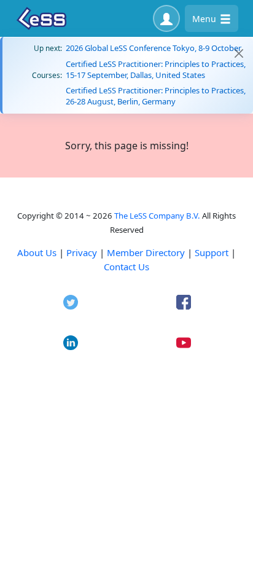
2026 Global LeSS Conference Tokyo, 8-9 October (153, 47)
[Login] (166, 18)
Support (211, 252)
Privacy (81, 252)
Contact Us (126, 266)
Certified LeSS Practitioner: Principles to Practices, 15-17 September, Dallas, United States (156, 69)
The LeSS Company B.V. (157, 215)
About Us (36, 252)
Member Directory (146, 252)
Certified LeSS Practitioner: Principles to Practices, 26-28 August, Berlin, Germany (156, 96)
